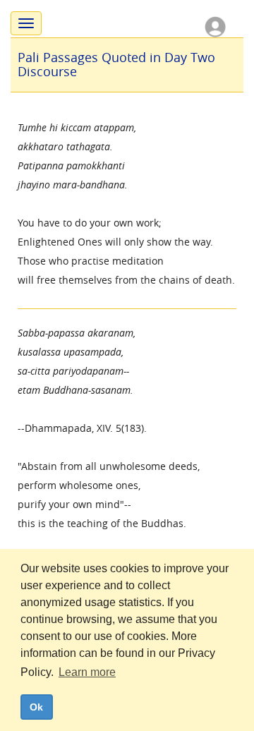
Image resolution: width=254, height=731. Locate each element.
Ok (36, 707)
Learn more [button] (87, 672)
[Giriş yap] (215, 25)
